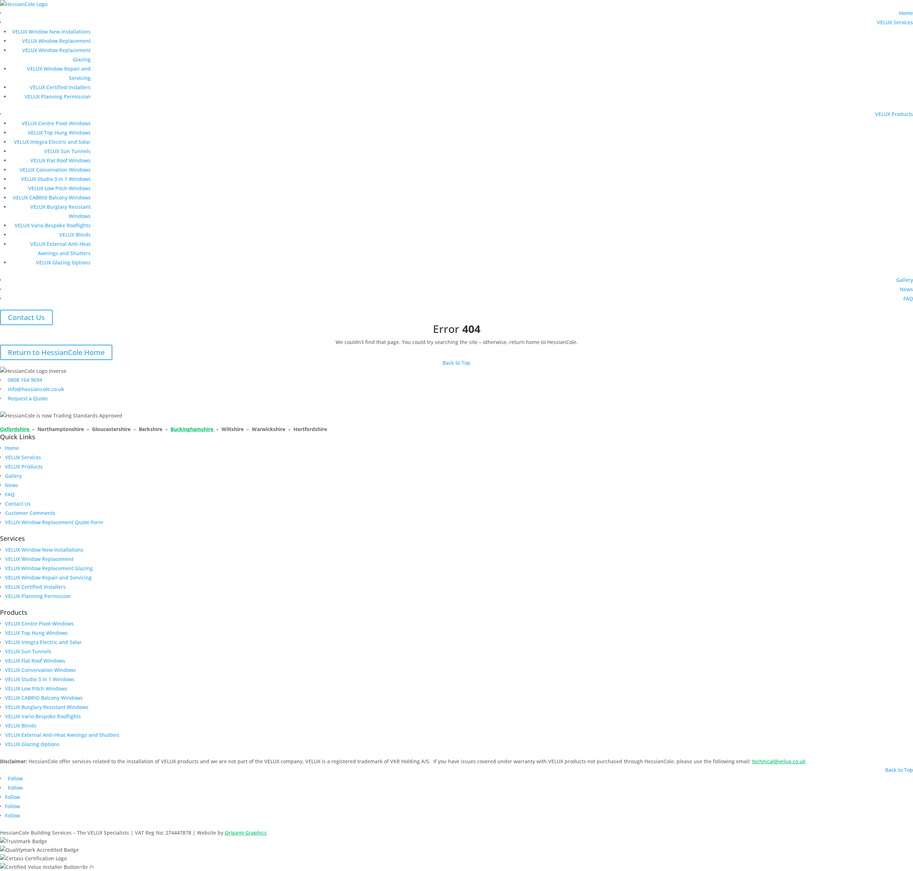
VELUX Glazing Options (63, 262)
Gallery (904, 280)
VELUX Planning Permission (58, 96)
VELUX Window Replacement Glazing (49, 568)
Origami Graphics (246, 832)
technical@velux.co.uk (779, 761)
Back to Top (456, 362)
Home (906, 13)
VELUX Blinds (75, 234)
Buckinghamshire (192, 429)
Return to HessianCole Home (56, 352)
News (906, 289)
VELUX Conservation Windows (55, 169)
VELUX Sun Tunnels (67, 151)
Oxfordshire (15, 429)
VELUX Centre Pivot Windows (56, 123)
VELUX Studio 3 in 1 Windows (56, 179)
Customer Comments (30, 513)
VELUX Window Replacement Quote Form (54, 522)
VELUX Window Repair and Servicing (48, 577)
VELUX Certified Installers (60, 87)
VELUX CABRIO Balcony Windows (52, 197)
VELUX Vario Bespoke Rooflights (53, 225)
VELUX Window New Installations (51, 31)
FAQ (908, 298)
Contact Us (26, 317)
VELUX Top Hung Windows (59, 132)
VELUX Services (895, 22)
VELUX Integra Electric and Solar (52, 141)
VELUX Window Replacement (56, 40)
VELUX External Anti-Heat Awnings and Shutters (62, 734)
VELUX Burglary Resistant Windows (46, 707)
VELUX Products (894, 114)
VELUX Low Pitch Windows (59, 188)
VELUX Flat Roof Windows (60, 160)
